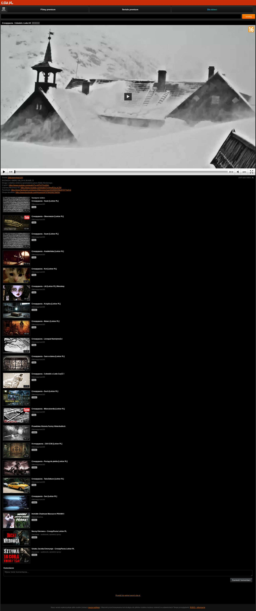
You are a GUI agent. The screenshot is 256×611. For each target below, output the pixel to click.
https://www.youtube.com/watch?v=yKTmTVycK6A (29, 185)
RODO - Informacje (197, 607)
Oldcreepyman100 (15, 178)
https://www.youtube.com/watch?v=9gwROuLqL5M (41, 188)
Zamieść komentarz (241, 580)
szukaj (249, 16)
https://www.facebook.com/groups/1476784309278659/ (38, 192)
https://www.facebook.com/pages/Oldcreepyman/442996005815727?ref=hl (41, 190)
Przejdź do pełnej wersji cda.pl (128, 595)
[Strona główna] (7, 3)
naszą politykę (94, 607)
